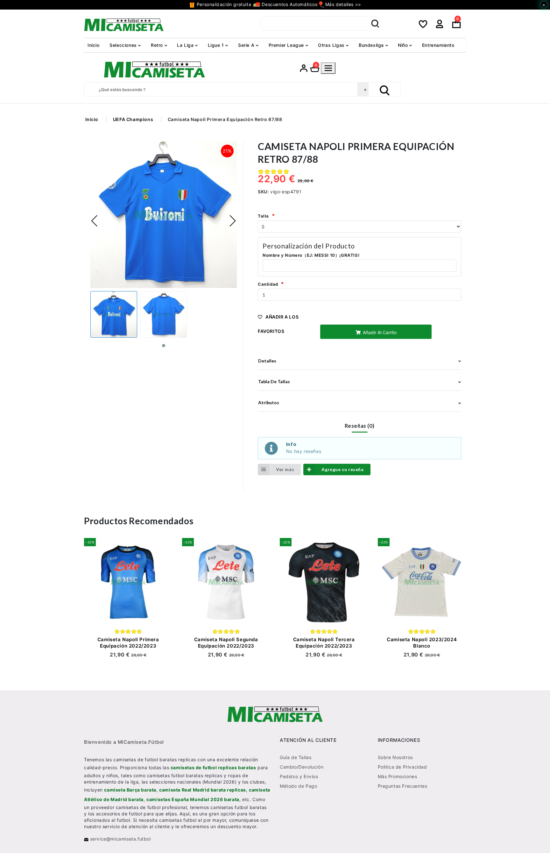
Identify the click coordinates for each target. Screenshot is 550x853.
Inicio (94, 45)
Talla (263, 216)
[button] (163, 346)
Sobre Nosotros (395, 757)
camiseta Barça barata (130, 790)
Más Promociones (397, 776)
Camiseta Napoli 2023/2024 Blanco (422, 642)
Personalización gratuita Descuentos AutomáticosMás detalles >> (278, 4)
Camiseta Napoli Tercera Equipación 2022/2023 (324, 642)
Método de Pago (298, 786)
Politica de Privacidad (402, 767)
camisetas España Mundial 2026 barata (192, 799)
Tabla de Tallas (274, 381)
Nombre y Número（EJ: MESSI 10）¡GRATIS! (311, 255)
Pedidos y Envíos (299, 776)
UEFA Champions (133, 119)
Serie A (247, 45)
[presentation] (94, 221)
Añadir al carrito (379, 332)
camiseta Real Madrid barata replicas (202, 790)
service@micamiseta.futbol (119, 839)
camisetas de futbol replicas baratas (213, 768)
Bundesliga (372, 45)
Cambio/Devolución (301, 767)
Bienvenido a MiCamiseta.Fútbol (124, 742)
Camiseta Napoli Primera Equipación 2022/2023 (128, 642)
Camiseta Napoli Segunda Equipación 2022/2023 (226, 642)
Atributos (268, 402)
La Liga (186, 45)
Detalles (267, 360)
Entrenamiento (438, 45)
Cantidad (268, 284)
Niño (403, 45)
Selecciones (123, 45)
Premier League (287, 45)
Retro (158, 45)
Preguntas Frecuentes (402, 786)
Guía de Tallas (295, 757)
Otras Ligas (332, 45)
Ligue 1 (217, 45)
